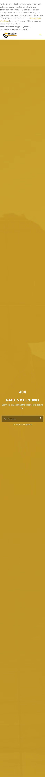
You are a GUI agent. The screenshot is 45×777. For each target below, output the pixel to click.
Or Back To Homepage (22, 425)
